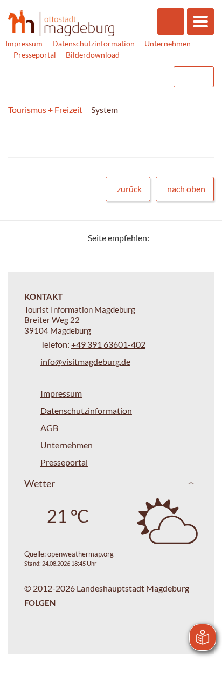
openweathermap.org (80, 554)
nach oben (186, 189)
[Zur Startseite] (61, 23)
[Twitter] (161, 238)
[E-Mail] (188, 238)
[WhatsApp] (201, 238)
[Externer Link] (96, 76)
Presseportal (34, 54)
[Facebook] (175, 238)
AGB (49, 428)
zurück (129, 189)
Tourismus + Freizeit (45, 109)
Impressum (24, 43)
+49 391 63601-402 (108, 344)
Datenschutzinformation (93, 43)
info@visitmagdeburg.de (85, 361)
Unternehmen (167, 43)
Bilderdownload (93, 54)
